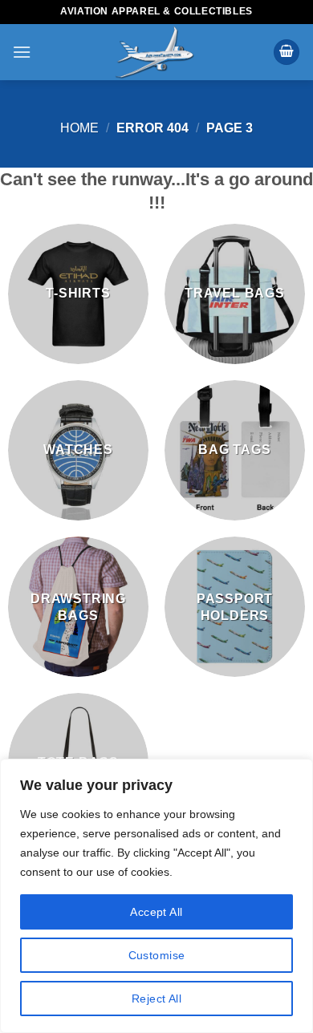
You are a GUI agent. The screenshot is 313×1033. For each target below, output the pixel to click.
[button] (21, 51)
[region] (156, 896)
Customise (156, 955)
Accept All (156, 911)
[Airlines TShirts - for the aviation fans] (154, 52)
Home (79, 128)
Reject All (156, 998)
